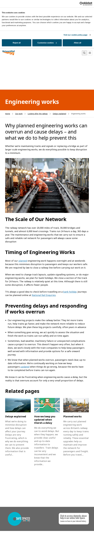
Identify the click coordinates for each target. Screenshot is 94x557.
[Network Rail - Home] (8, 53)
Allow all (77, 43)
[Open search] (84, 52)
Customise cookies (45, 43)
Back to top (80, 551)
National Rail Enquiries (44, 295)
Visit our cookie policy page (76, 35)
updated (24, 366)
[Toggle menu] (89, 52)
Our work (19, 113)
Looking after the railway (38, 113)
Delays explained (59, 113)
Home (7, 113)
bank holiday (69, 291)
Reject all (17, 43)
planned (22, 260)
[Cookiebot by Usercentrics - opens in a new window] (81, 4)
